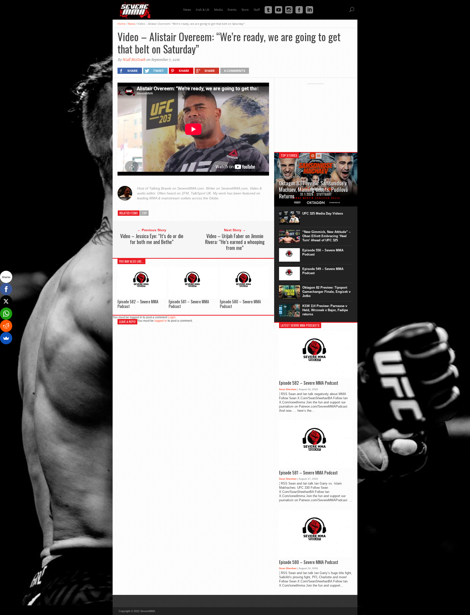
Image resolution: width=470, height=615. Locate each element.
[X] (6, 301)
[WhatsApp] (6, 314)
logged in (160, 320)
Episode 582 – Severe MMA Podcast (138, 304)
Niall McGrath (133, 59)
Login (172, 317)
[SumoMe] (6, 338)
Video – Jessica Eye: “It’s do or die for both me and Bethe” (151, 239)
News (131, 24)
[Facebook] (6, 289)
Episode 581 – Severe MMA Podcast (189, 304)
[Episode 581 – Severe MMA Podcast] (193, 297)
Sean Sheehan (287, 389)
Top (144, 213)
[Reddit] (6, 326)
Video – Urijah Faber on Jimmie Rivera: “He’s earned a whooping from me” (235, 242)
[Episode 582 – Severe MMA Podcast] (142, 297)
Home (122, 24)
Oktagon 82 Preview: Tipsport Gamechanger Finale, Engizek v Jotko (326, 292)
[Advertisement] (315, 115)
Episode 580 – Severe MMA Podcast (240, 304)
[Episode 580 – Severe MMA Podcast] (244, 297)
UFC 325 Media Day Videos (322, 213)
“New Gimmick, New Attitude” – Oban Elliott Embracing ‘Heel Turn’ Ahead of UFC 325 (326, 236)
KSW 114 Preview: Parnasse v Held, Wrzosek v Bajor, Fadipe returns (325, 310)
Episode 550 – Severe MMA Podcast (322, 252)
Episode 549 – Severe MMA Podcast (322, 271)
